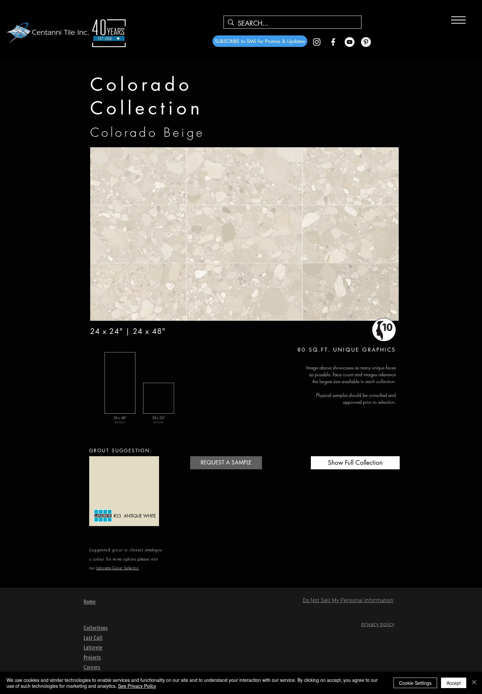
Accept (454, 683)
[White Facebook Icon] (333, 42)
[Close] (474, 683)
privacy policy (377, 624)
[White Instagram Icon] (317, 42)
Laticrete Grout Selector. (117, 568)
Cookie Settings (415, 683)
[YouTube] (349, 42)
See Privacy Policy (137, 686)
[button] (458, 20)
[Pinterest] (366, 42)
